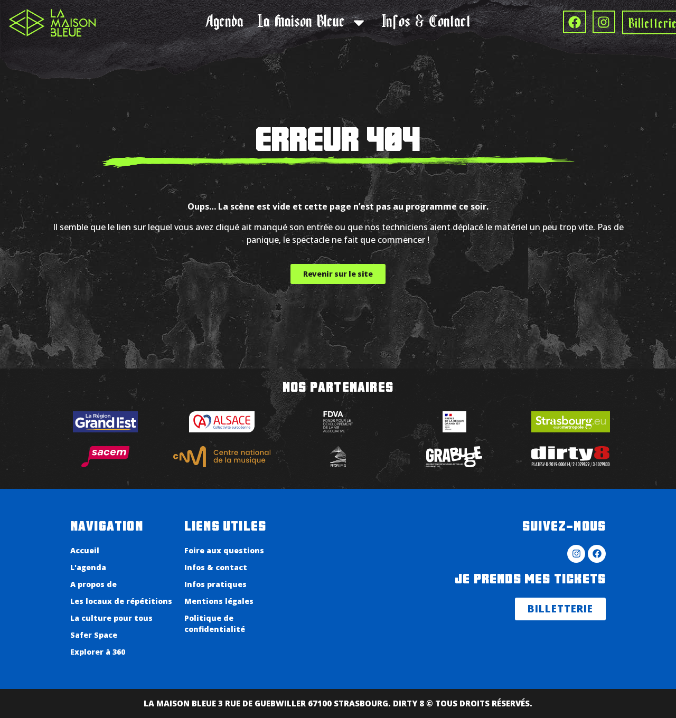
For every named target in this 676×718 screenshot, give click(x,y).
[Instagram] (604, 22)
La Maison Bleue (301, 23)
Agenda (224, 23)
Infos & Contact (426, 23)
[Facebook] (574, 22)
